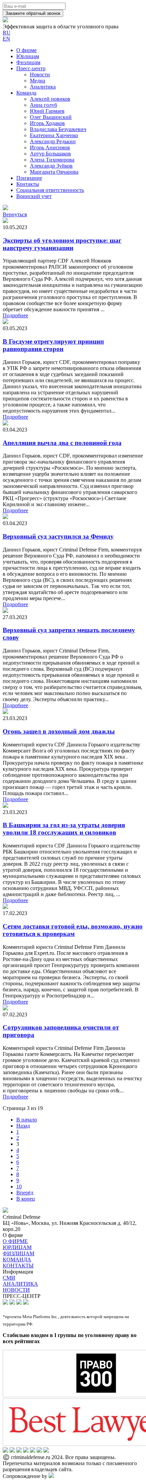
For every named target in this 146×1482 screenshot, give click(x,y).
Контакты (27, 184)
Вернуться (15, 214)
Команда (26, 93)
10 (19, 1186)
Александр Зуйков (51, 166)
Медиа (37, 80)
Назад (23, 1126)
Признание (29, 178)
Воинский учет (34, 196)
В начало (26, 1119)
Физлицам (28, 62)
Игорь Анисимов (50, 147)
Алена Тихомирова (52, 160)
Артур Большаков (50, 153)
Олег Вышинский (51, 117)
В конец (25, 1199)
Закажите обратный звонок (32, 13)
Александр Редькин (53, 141)
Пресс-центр (30, 68)
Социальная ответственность (50, 190)
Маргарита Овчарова (54, 172)
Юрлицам (27, 56)
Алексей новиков (50, 99)
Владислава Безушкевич (58, 129)
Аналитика (43, 87)
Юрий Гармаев (47, 111)
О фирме (26, 50)
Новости (40, 74)
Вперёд (24, 1192)
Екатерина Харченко (54, 135)
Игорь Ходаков (47, 123)
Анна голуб (43, 105)
